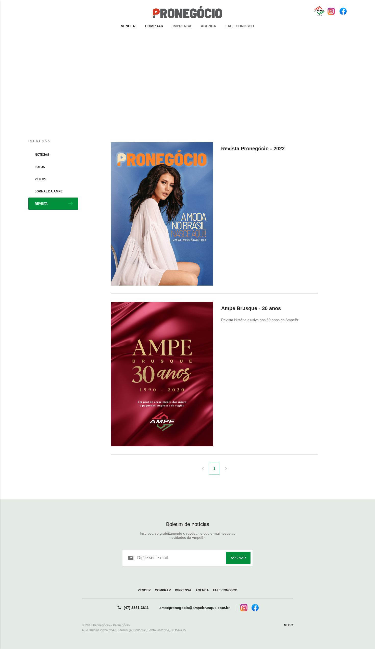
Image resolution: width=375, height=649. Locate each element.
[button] (187, 94)
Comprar (154, 26)
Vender (128, 26)
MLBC (288, 625)
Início (172, 54)
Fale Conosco (240, 26)
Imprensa (182, 26)
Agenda (208, 26)
